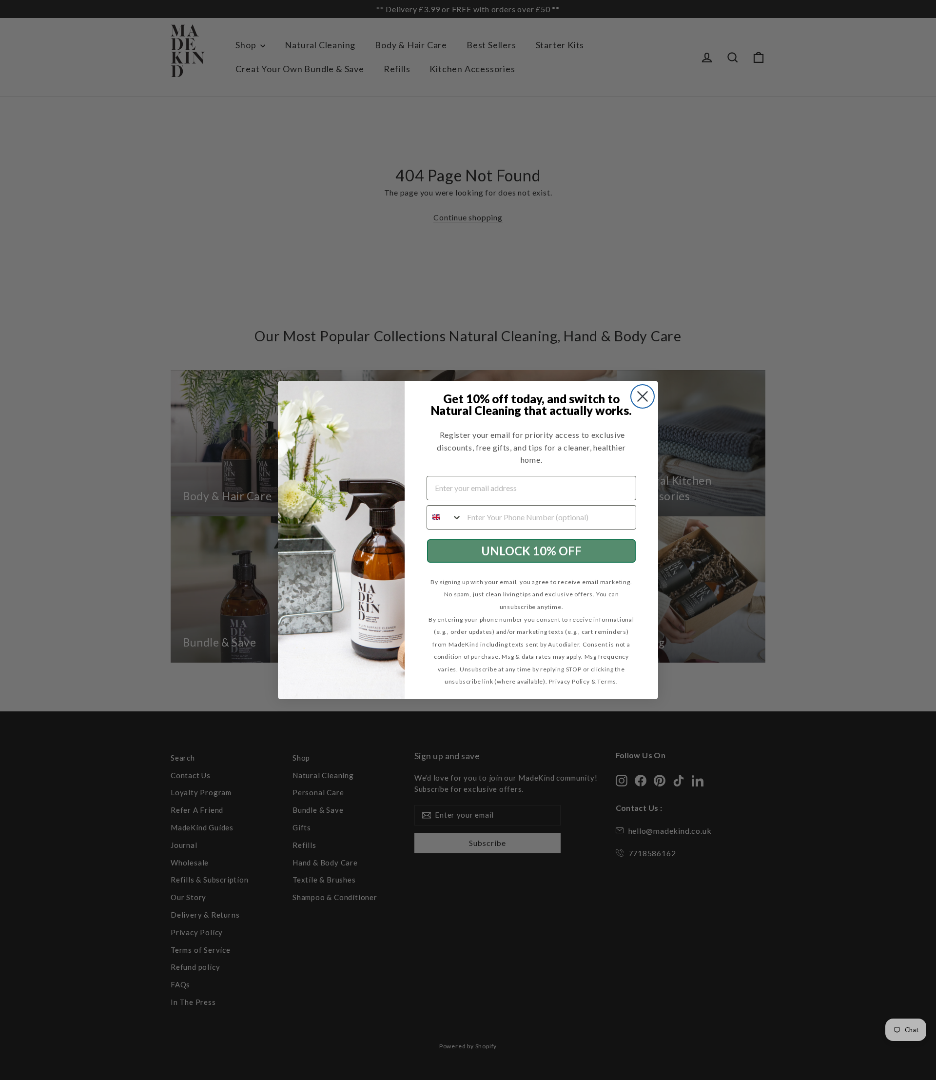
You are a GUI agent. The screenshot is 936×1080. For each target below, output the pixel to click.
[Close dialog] (642, 396)
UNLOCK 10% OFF (531, 551)
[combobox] (444, 517)
